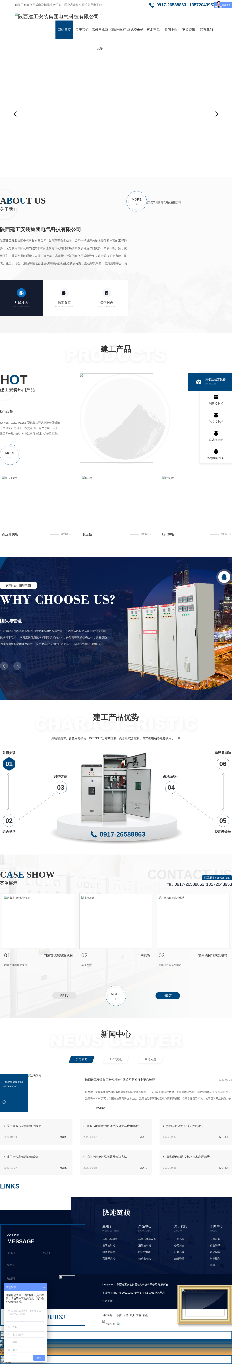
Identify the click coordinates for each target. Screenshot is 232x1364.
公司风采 (107, 304)
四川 (132, 1315)
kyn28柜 (168, 534)
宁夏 (138, 1315)
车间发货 (220, 955)
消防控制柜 (117, 30)
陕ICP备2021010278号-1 (127, 1292)
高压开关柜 (10, 534)
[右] (217, 114)
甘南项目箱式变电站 (58, 955)
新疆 (145, 1315)
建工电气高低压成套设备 (23, 1156)
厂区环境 (21, 304)
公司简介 (179, 1245)
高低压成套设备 (100, 39)
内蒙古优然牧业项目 (135, 955)
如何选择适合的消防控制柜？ (185, 1126)
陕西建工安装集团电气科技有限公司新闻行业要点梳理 (120, 1079)
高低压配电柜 (110, 1238)
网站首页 (64, 30)
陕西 (119, 1315)
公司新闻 (81, 1059)
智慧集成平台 (216, 458)
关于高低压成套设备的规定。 (25, 1126)
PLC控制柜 (216, 424)
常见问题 (150, 1059)
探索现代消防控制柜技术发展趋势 (188, 1156)
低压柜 (87, 534)
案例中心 (170, 30)
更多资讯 (188, 30)
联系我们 (206, 30)
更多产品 (153, 30)
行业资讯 (116, 1059)
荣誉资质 (64, 304)
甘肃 (125, 1315)
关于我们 (82, 30)
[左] (15, 114)
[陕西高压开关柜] (116, 108)
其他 (212, 1265)
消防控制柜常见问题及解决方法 (106, 1156)
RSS (145, 1292)
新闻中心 (116, 1034)
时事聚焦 (215, 1258)
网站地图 (160, 1292)
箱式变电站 (135, 30)
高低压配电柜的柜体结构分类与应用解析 (112, 1126)
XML (151, 1292)
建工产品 (116, 349)
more (137, 202)
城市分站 (107, 1315)
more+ (66, 534)
